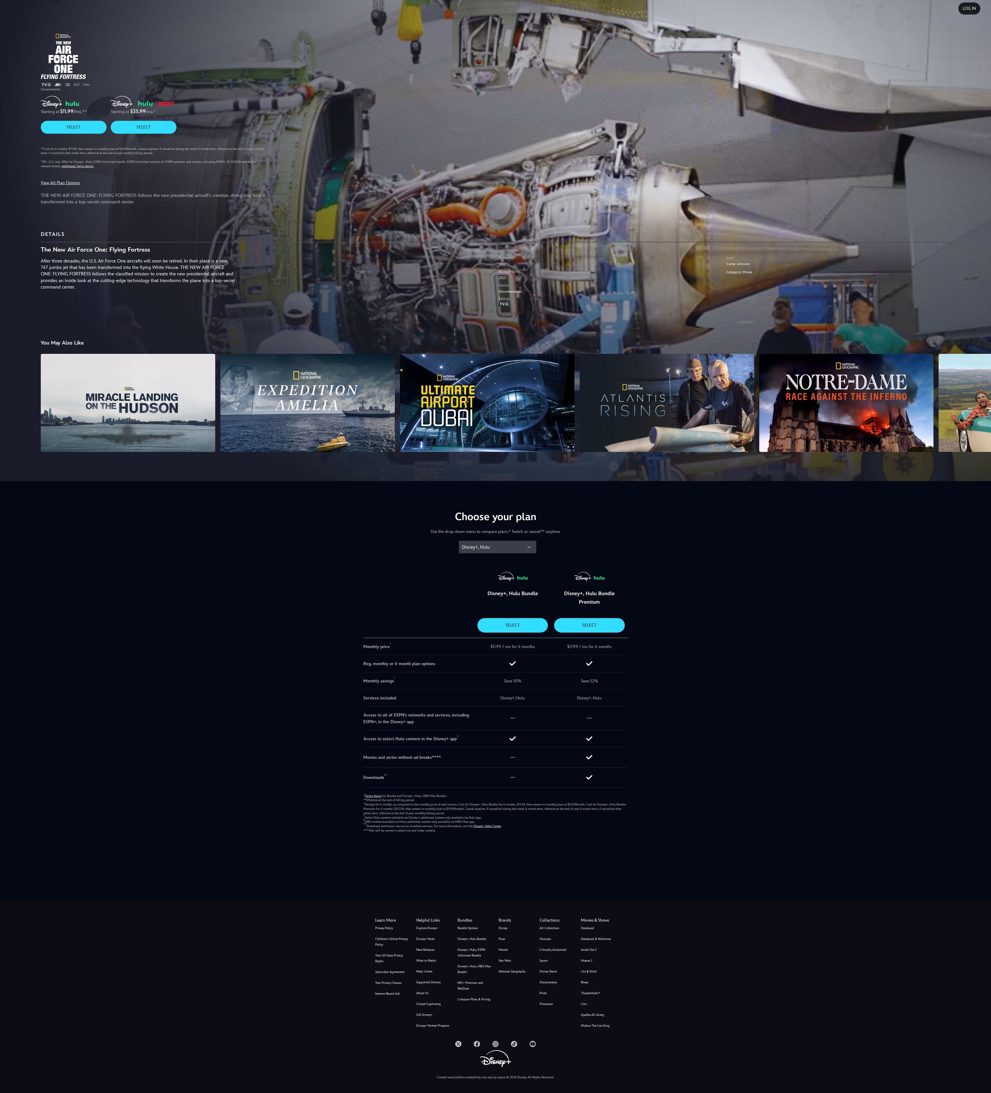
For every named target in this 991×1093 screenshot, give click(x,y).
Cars (584, 1004)
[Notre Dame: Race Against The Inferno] (846, 403)
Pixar (502, 939)
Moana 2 (586, 960)
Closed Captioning (428, 1004)
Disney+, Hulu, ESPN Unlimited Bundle (471, 952)
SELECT (74, 127)
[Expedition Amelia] (307, 403)
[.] (458, 1044)
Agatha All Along (592, 1015)
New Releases (425, 950)
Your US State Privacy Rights (389, 958)
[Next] (981, 402)
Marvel (503, 950)
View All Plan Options (60, 182)
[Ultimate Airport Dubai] (487, 403)
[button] (433, 920)
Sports (544, 960)
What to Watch (426, 960)
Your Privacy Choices (388, 983)
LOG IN (969, 8)
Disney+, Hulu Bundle (472, 939)
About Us (422, 993)
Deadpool (587, 928)
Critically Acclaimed (553, 950)
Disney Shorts (548, 971)
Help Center (424, 971)
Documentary (548, 982)
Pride (543, 993)
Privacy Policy (384, 928)
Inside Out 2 (589, 950)
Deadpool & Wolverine (596, 939)
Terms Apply (373, 796)
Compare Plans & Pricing (474, 999)
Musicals (545, 939)
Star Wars (505, 960)
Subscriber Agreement (389, 972)
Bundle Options (468, 928)
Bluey (584, 982)
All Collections (549, 928)
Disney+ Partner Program (432, 1025)
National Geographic (512, 971)
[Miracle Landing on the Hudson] (128, 403)
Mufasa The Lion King (595, 1025)
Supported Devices (428, 982)
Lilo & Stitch (589, 971)
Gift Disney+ (424, 1015)
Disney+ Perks (425, 939)
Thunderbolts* (590, 993)
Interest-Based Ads (387, 993)
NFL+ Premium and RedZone (470, 985)
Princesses (546, 1004)
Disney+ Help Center (487, 826)
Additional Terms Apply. (78, 166)
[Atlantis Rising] (667, 403)
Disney (503, 928)
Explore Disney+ (427, 928)
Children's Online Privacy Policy (391, 941)
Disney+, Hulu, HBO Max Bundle (474, 969)
